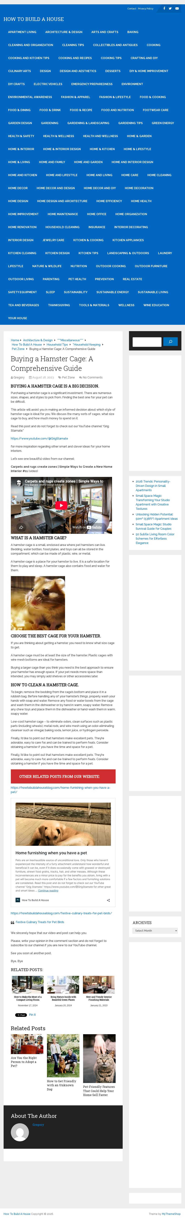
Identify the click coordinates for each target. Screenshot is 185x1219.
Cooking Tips (111, 58)
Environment (132, 84)
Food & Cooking (153, 97)
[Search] (170, 341)
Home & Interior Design (62, 149)
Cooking (153, 45)
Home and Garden (88, 162)
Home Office (96, 214)
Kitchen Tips (88, 253)
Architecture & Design (63, 32)
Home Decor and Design (56, 188)
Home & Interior (21, 149)
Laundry (165, 253)
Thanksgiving (59, 305)
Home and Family (52, 162)
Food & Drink (50, 110)
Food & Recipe (81, 110)
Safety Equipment (22, 292)
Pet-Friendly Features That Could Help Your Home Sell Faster (99, 1091)
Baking (132, 32)
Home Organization (131, 214)
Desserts (113, 71)
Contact (131, 8)
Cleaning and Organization (30, 45)
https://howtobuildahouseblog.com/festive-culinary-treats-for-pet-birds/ (61, 913)
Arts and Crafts (104, 32)
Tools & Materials (94, 305)
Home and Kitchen (22, 175)
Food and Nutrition (117, 110)
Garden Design (20, 123)
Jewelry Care (53, 240)
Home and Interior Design (132, 162)
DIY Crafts (16, 84)
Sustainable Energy (112, 292)
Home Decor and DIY (100, 188)
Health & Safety (21, 136)
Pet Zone (68, 377)
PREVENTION (104, 279)
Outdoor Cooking (111, 266)
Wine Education (156, 305)
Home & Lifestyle (137, 149)
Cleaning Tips (73, 45)
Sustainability (75, 292)
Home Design (18, 201)
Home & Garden (139, 136)
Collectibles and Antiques (115, 45)
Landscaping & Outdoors (128, 253)
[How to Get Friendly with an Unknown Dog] (63, 1055)
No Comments (93, 377)
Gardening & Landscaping (88, 123)
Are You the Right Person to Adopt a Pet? (24, 1062)
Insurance (97, 227)
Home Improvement (23, 214)
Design (45, 71)
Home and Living (99, 175)
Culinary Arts (19, 71)
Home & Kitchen (102, 149)
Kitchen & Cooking (88, 240)
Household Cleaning (62, 227)
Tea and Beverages (23, 305)
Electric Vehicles (48, 84)
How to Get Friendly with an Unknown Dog (61, 1085)
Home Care (129, 175)
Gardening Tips (130, 123)
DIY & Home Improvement (149, 71)
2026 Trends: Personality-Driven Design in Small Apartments (153, 486)
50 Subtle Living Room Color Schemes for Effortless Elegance (155, 539)
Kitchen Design (57, 253)
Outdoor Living (21, 279)
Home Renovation (22, 227)
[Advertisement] (155, 413)
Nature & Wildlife (47, 266)
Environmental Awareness (30, 97)
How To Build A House (34, 19)
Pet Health (77, 279)
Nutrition (79, 266)
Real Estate (132, 279)
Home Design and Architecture (62, 201)
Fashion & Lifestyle (115, 97)
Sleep (50, 292)
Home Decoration (139, 188)
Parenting (51, 279)
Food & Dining (19, 110)
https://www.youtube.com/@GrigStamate (39, 438)
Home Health (141, 201)
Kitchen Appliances (128, 240)
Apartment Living (22, 32)
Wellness (126, 305)
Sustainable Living (153, 292)
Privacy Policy (145, 8)
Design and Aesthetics (78, 71)
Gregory (19, 377)
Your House (17, 318)
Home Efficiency (109, 201)
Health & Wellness (58, 136)
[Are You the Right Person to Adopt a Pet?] (27, 1044)
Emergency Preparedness (92, 84)
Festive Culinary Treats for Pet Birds (40, 922)
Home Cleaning (159, 175)
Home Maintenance (63, 214)
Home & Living (19, 162)
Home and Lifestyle (62, 175)
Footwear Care (156, 110)
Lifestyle (15, 266)
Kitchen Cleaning (22, 253)
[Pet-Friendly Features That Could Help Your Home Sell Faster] (99, 1058)
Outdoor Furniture (151, 266)
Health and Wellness (100, 136)
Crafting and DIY (144, 58)
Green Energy (163, 123)
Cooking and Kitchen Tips (28, 58)
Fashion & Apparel (75, 97)
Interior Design (20, 240)
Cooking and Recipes (75, 58)
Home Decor (18, 188)
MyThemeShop (171, 1213)
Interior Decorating (131, 227)
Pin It (32, 1014)
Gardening (49, 123)
